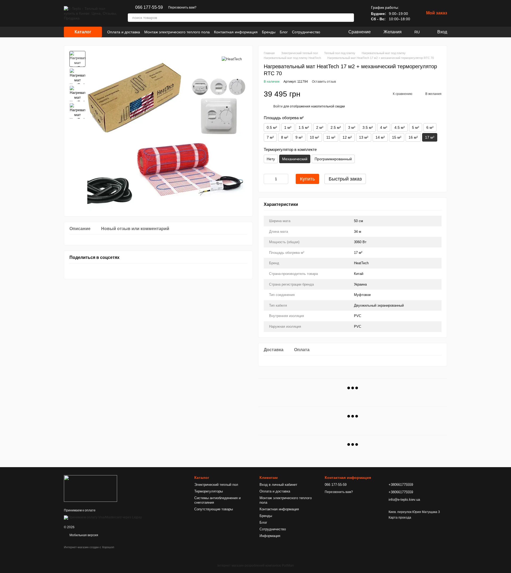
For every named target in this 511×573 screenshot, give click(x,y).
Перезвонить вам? (182, 7)
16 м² (413, 137)
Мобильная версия (83, 535)
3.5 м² (367, 127)
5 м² (415, 127)
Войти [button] (278, 106)
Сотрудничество (306, 32)
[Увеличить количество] (284, 179)
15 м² (396, 137)
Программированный (333, 159)
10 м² (314, 137)
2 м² (319, 127)
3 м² (351, 127)
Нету (271, 159)
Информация (269, 536)
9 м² (299, 137)
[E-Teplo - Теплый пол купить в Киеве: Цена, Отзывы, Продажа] (90, 488)
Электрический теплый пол (216, 485)
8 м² (284, 137)
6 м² (430, 127)
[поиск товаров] (349, 17)
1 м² (287, 127)
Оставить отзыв (324, 81)
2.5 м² (336, 127)
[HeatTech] (231, 59)
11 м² (330, 137)
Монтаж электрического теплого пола (177, 32)
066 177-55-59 (149, 7)
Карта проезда (400, 517)
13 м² (363, 137)
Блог (284, 32)
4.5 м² (399, 127)
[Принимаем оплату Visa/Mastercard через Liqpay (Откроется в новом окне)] (103, 517)
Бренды (268, 32)
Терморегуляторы (208, 491)
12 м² (347, 137)
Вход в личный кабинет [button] (278, 485)
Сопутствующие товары (213, 509)
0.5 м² (272, 127)
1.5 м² (304, 127)
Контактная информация (236, 32)
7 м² (270, 137)
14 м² (380, 137)
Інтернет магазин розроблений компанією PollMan (255, 565)
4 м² (383, 127)
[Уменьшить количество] (267, 179)
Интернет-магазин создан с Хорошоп (89, 547)
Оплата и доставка (123, 32)
